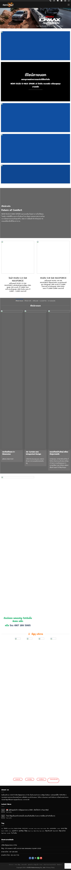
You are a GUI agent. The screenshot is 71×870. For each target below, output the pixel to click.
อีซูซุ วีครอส (3, 833)
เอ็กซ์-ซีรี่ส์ (8, 833)
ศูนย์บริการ (15, 831)
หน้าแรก (11, 864)
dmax (2, 828)
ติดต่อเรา (59, 864)
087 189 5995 (13, 852)
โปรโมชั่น (14, 833)
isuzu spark (31, 828)
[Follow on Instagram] (33, 858)
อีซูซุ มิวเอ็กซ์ (55, 830)
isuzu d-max (17, 828)
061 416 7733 (15, 855)
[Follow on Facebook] (30, 858)
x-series (58, 828)
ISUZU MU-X (25, 828)
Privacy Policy (51, 867)
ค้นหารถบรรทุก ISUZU (50, 864)
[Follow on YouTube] (41, 858)
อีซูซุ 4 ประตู (36, 830)
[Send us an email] (35, 858)
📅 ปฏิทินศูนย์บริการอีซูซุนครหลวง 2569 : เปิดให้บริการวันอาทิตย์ (27, 810)
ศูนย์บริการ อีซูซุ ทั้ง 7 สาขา (35, 864)
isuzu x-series (43, 828)
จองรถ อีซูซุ (64, 828)
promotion (53, 828)
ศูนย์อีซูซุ (21, 831)
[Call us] (38, 858)
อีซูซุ (25, 831)
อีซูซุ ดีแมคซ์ (48, 831)
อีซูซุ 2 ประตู (30, 830)
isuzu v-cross (37, 828)
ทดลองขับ (24, 864)
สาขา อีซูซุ (17, 864)
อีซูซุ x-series (41, 830)
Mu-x (48, 828)
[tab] (19, 301)
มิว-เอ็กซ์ (6, 830)
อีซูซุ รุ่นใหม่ (62, 831)
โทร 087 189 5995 (20, 625)
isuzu (5, 828)
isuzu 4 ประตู (10, 828)
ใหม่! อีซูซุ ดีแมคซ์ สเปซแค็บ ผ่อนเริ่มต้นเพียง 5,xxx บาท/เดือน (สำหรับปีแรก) (30, 816)
